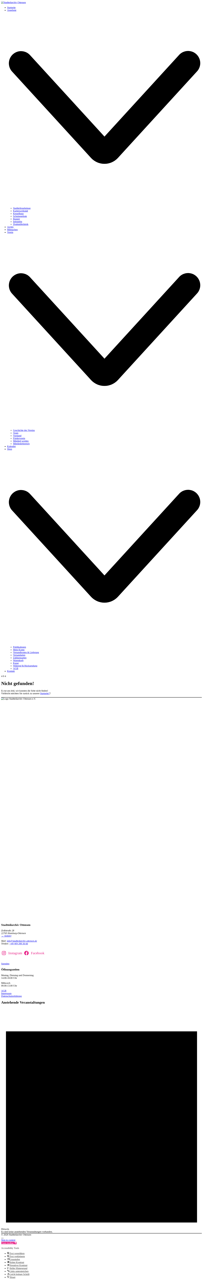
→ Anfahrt (6, 936)
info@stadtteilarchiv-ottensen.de (22, 941)
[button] (8, 1243)
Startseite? (45, 693)
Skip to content (8, 1240)
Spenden (5, 963)
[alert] (101, 1120)
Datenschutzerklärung (11, 996)
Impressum (6, 993)
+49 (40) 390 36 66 (18, 943)
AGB (3, 990)
